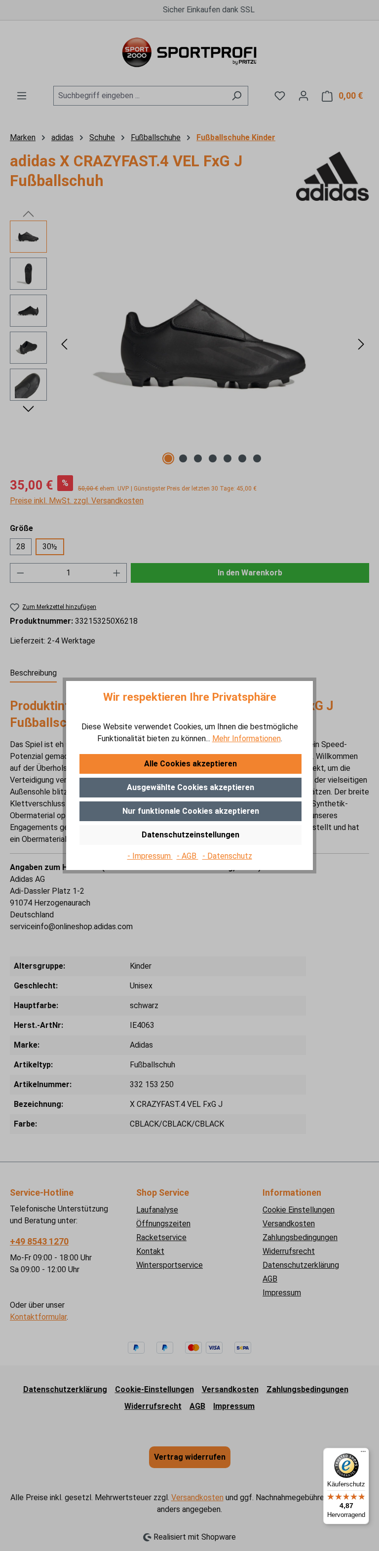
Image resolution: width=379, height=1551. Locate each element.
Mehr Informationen (246, 738)
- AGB (187, 856)
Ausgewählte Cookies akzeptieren (190, 787)
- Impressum (150, 856)
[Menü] (363, 1454)
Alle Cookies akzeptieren (190, 763)
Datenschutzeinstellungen (190, 834)
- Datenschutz (227, 856)
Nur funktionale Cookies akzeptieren (190, 811)
